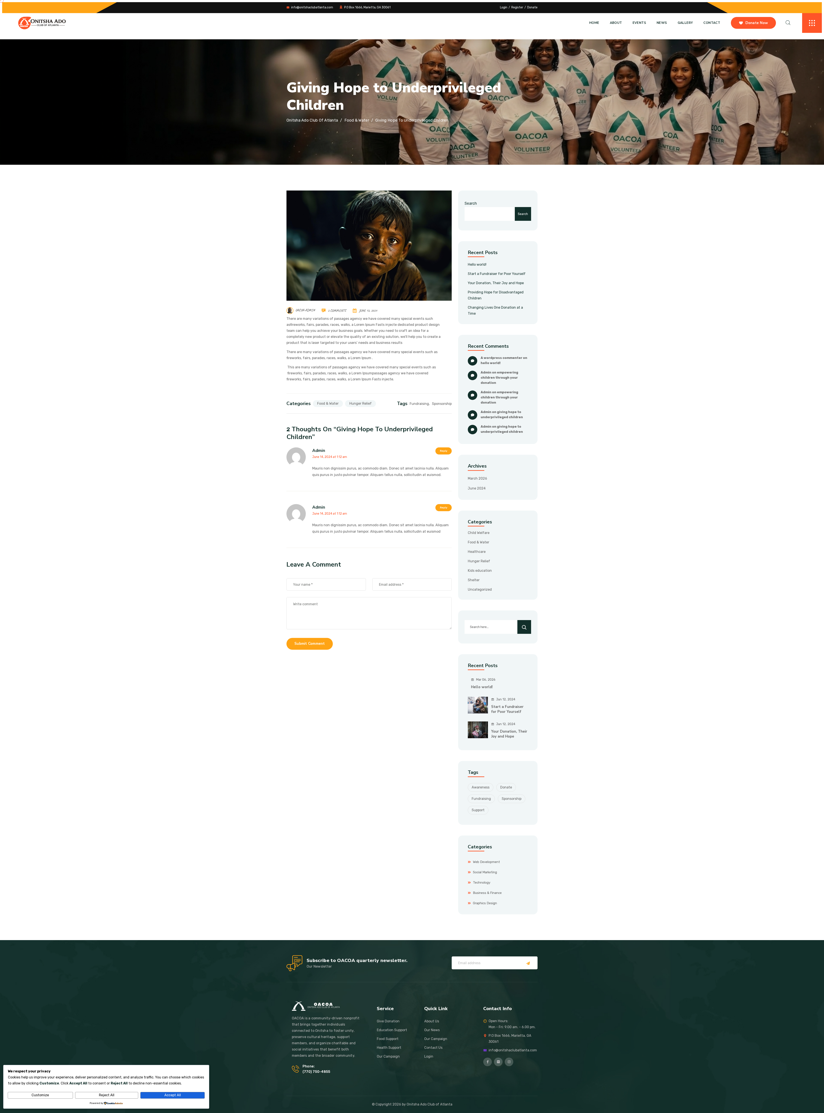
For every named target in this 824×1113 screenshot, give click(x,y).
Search (471, 203)
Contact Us (433, 1048)
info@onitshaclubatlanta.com (312, 7)
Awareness (480, 787)
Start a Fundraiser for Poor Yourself (497, 274)
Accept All (172, 1095)
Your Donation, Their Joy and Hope (496, 283)
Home (594, 23)
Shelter (474, 580)
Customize (40, 1095)
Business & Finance (487, 893)
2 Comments (337, 310)
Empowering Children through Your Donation (500, 377)
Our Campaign (388, 1056)
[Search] (524, 627)
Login (503, 7)
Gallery (685, 23)
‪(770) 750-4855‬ (316, 1072)
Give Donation (388, 1021)
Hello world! (477, 264)
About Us (431, 1021)
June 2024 (477, 488)
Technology (481, 882)
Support (478, 810)
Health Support (389, 1048)
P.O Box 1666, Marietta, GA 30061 (367, 7)
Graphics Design (485, 903)
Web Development (486, 862)
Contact (711, 23)
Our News (432, 1030)
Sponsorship (442, 404)
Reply (443, 451)
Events (639, 23)
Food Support (387, 1039)
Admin (318, 450)
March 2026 (477, 478)
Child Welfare (478, 533)
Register (517, 7)
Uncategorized (480, 589)
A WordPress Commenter (501, 358)
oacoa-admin (305, 310)
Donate (532, 7)
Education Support (392, 1030)
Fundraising (419, 404)
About (616, 23)
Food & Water (328, 403)
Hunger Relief (360, 403)
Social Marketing (485, 872)
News (662, 23)
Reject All (106, 1095)
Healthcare (477, 552)
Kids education (480, 571)
